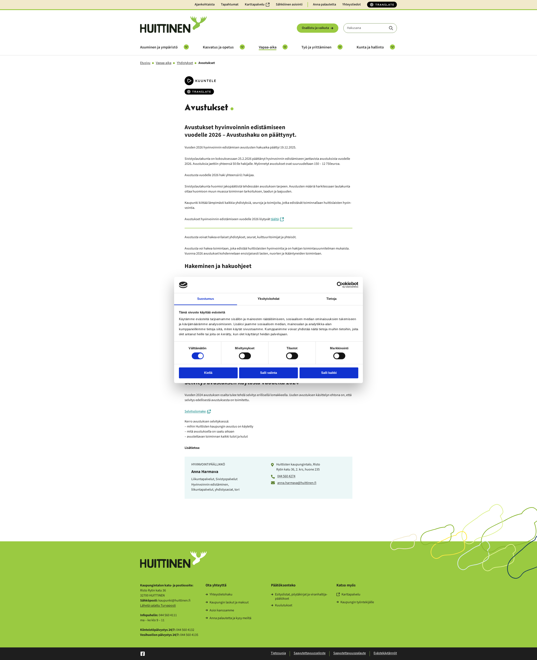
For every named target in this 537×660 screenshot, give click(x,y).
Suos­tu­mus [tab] (205, 298)
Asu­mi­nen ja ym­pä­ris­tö (159, 47)
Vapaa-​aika (267, 47)
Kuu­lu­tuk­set (283, 605)
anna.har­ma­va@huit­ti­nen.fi (296, 483)
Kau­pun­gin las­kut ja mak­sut (229, 602)
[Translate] (382, 5)
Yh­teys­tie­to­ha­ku (221, 594)
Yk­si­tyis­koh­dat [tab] (268, 298)
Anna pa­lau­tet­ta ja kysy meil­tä (230, 618)
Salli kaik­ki (329, 372)
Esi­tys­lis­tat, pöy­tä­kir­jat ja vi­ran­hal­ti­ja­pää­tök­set (301, 596)
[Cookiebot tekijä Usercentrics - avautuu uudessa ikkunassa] (340, 285)
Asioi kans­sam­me (222, 610)
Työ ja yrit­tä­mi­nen (316, 47)
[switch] (245, 356)
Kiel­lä (208, 372)
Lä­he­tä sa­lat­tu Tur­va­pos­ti (158, 605)
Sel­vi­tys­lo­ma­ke (195, 411)
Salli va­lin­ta (268, 372)
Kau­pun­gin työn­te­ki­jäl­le (357, 602)
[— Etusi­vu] (173, 24)
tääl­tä (275, 219)
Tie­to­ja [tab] (331, 298)
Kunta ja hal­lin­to (370, 47)
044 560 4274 (286, 476)
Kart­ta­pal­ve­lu (350, 594)
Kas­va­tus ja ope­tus (218, 47)
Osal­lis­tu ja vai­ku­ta (315, 28)
